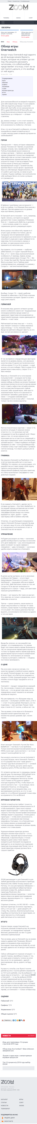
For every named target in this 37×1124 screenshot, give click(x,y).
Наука (18, 18)
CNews (10, 1)
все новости (31, 1035)
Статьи (4, 1102)
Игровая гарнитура (8, 90)
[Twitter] (16, 1020)
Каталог (4, 1099)
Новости (4, 1105)
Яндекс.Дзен (9, 1118)
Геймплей (5, 82)
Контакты (10, 1088)
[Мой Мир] (20, 1020)
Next (35, 35)
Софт (31, 18)
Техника (6, 18)
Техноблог (5, 1108)
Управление (5, 86)
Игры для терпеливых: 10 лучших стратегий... (8, 34)
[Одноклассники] (18, 1020)
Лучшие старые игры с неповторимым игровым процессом (17, 1056)
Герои (4, 80)
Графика (4, 84)
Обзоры (15, 41)
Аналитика (16, 1)
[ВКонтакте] (14, 1020)
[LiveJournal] (22, 1020)
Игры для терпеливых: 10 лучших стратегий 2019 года (15, 1043)
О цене (4, 88)
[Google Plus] (24, 1020)
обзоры (5, 27)
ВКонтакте (8, 1121)
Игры (8, 41)
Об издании (4, 1086)
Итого (4, 92)
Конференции (25, 1)
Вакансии (4, 1088)
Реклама (11, 1086)
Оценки (4, 94)
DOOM (33, 975)
